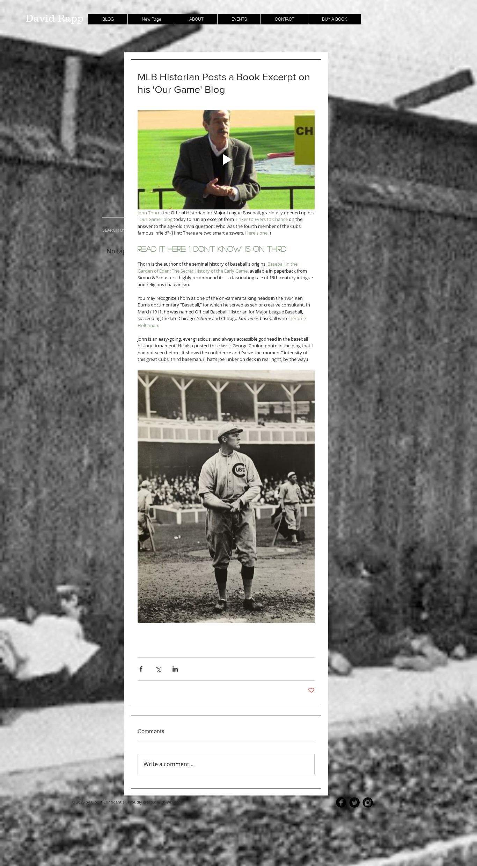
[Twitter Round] (354, 802)
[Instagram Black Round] (367, 802)
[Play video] (226, 159)
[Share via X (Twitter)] (158, 669)
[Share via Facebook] (141, 669)
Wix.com (174, 802)
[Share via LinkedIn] (175, 669)
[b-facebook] (341, 802)
